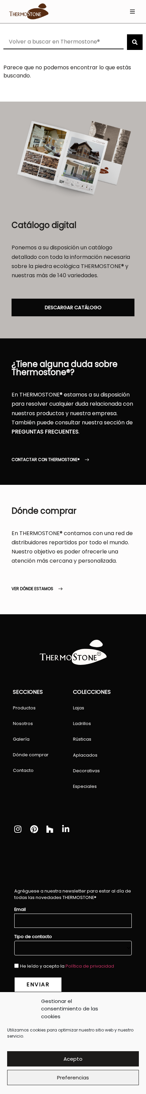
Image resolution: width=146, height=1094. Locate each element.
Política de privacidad (90, 966)
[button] (132, 12)
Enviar (38, 984)
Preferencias (73, 1077)
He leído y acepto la (67, 966)
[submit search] (135, 42)
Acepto (73, 1058)
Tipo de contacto (33, 937)
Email (20, 909)
